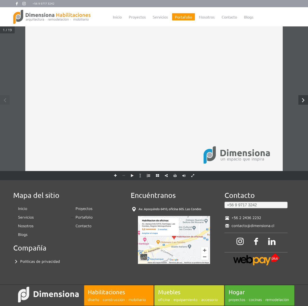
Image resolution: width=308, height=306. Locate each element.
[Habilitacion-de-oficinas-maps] (174, 240)
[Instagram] (24, 3)
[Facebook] (16, 3)
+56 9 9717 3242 (43, 3)
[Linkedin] (272, 241)
